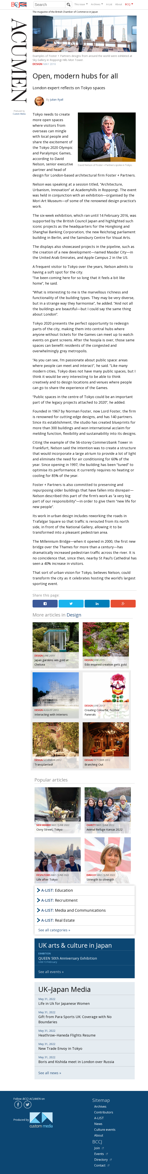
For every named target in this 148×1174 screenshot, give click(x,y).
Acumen (19, 107)
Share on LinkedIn (97, 603)
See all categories (52, 930)
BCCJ (127, 4)
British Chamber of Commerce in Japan (19, 5)
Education (57, 890)
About (118, 4)
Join (97, 1148)
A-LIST (99, 1118)
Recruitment (59, 900)
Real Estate (58, 920)
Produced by (19, 112)
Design (37, 64)
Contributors (103, 1112)
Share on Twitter (71, 603)
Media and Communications (73, 910)
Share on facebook (45, 603)
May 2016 (49, 64)
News (98, 1124)
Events (99, 1154)
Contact (99, 1165)
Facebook (18, 1104)
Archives (95, 4)
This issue (79, 4)
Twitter (27, 1104)
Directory (101, 1159)
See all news (48, 1073)
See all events (49, 971)
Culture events (104, 1129)
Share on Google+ (123, 603)
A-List (109, 4)
